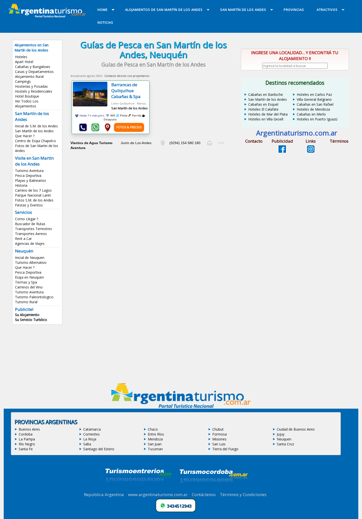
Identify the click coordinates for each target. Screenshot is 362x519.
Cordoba (26, 434)
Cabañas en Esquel (263, 104)
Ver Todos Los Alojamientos (26, 103)
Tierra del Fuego (225, 449)
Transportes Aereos (31, 233)
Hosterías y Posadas (31, 86)
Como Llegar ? (26, 219)
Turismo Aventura (29, 170)
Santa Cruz (285, 444)
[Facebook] (282, 151)
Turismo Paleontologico (34, 297)
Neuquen (284, 439)
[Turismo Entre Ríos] (138, 489)
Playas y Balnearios (30, 180)
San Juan (155, 444)
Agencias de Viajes (30, 243)
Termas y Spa (26, 282)
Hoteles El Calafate (263, 109)
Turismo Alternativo (31, 262)
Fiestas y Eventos (29, 205)
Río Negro (27, 444)
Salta (87, 444)
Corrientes (91, 434)
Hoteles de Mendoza (313, 109)
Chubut (218, 429)
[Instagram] (310, 151)
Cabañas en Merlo (311, 114)
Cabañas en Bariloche (265, 94)
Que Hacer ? (24, 136)
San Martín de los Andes (34, 131)
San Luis (219, 444)
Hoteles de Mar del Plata (268, 114)
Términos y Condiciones (243, 494)
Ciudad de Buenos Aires (296, 429)
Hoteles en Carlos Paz (314, 94)
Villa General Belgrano (314, 99)
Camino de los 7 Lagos (33, 190)
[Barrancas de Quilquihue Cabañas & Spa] (92, 96)
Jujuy (280, 434)
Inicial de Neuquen (29, 257)
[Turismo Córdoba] (213, 489)
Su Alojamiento (27, 314)
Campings (23, 81)
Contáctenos (204, 494)
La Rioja (89, 439)
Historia (21, 185)
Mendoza (155, 439)
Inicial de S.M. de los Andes (36, 126)
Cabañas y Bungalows (32, 66)
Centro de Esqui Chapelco (35, 140)
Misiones (219, 439)
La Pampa (27, 439)
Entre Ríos (156, 434)
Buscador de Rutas (30, 223)
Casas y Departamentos (34, 71)
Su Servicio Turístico (31, 319)
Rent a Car (23, 238)
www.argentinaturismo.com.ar (158, 494)
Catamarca (92, 429)
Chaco (153, 429)
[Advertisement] (153, 185)
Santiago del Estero (98, 449)
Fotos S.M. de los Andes (34, 200)
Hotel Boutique (27, 96)
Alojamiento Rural (29, 76)
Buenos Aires (29, 429)
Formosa (219, 434)
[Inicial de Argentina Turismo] (48, 16)
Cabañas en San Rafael (315, 104)
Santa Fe (26, 449)
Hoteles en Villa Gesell (265, 119)
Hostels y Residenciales (33, 91)
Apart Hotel (24, 61)
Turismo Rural (26, 302)
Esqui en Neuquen (29, 277)
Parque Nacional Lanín (33, 195)
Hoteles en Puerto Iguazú (317, 119)
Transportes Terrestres (33, 228)
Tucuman (155, 449)
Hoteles (21, 56)
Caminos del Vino (29, 287)
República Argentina (104, 494)
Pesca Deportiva (28, 175)
